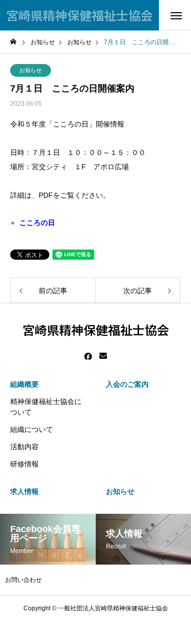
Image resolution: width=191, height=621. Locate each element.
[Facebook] (88, 356)
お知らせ (30, 70)
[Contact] (103, 356)
